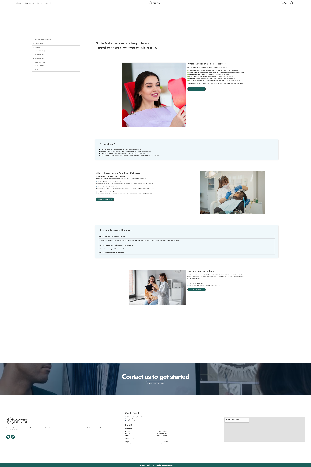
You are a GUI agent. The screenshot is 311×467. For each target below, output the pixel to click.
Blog (26, 3)
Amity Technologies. (167, 465)
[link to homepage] (154, 3)
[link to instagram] (13, 437)
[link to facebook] (8, 437)
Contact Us (48, 3)
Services (31, 3)
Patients (39, 3)
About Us (18, 3)
